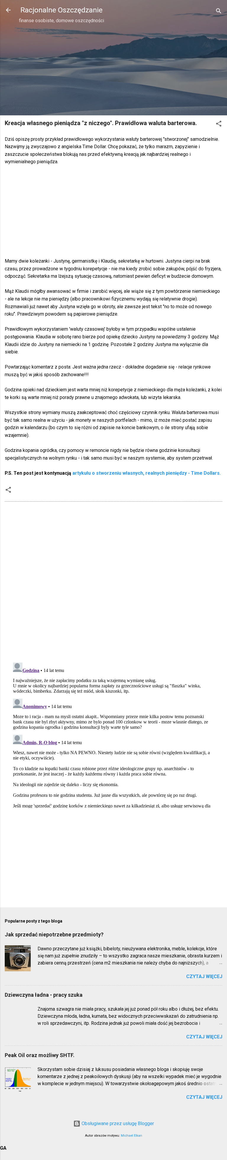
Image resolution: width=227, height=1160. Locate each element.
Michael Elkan (131, 1136)
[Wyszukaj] (218, 12)
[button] (218, 124)
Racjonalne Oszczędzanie (61, 10)
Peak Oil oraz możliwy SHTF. (39, 1055)
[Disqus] (113, 581)
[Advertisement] (113, 69)
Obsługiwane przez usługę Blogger (117, 1123)
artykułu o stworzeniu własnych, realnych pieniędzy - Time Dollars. (146, 473)
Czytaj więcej (204, 976)
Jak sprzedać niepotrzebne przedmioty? (54, 934)
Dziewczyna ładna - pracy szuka (43, 995)
